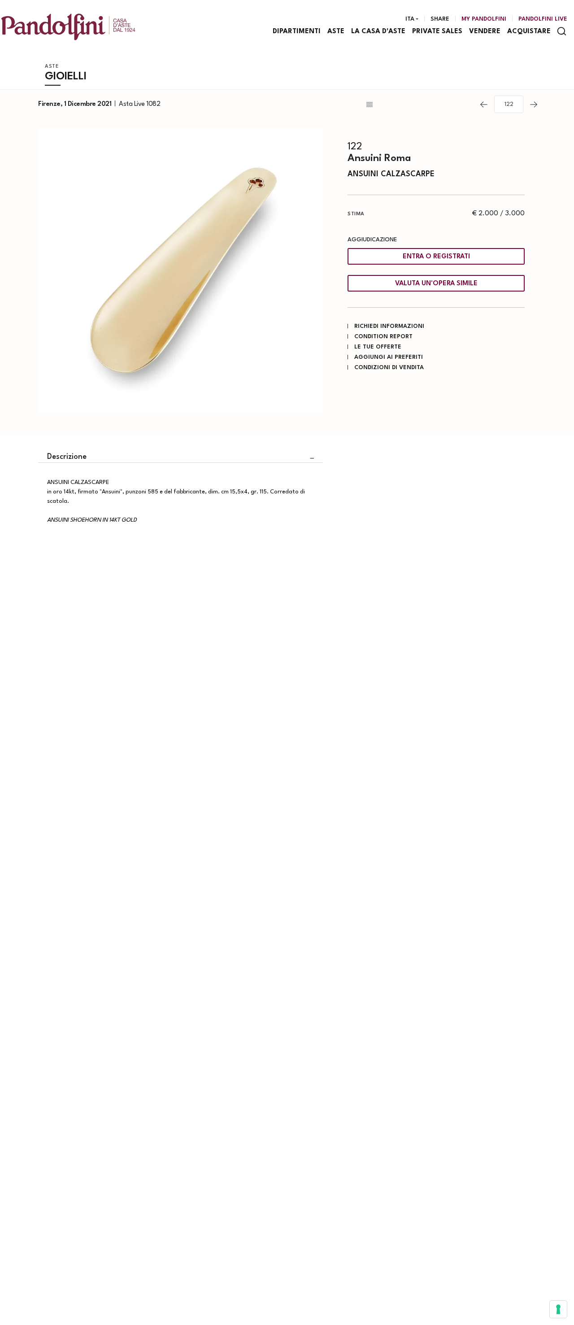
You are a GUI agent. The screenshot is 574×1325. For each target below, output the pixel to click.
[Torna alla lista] (419, 104)
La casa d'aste (378, 31)
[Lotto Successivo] (534, 104)
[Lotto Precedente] (484, 104)
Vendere (484, 31)
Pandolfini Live (542, 19)
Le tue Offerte (377, 347)
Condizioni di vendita (389, 367)
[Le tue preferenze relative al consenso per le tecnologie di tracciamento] (558, 1309)
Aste (335, 31)
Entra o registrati (436, 256)
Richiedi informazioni (389, 326)
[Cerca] (562, 31)
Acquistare (529, 31)
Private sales (437, 31)
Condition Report (383, 337)
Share (439, 19)
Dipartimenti (297, 31)
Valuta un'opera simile (436, 283)
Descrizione (67, 457)
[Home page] (68, 26)
